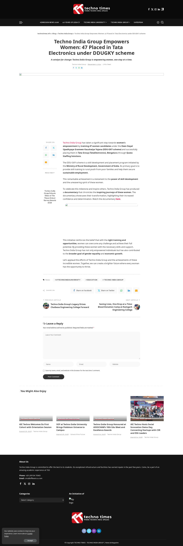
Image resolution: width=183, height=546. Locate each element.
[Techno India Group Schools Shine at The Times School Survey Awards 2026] (49, 182)
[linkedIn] (129, 290)
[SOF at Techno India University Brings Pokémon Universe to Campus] (73, 408)
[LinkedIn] (159, 9)
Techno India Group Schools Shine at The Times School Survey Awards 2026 (50, 197)
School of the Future (69, 418)
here (118, 199)
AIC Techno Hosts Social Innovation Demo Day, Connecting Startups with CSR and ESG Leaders (145, 428)
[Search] (162, 22)
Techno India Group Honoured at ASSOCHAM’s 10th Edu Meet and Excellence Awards (109, 427)
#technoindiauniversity (68, 280)
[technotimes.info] (91, 9)
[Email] (46, 162)
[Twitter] (152, 9)
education (92, 280)
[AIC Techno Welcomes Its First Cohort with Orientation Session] (36, 408)
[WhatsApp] (79, 67)
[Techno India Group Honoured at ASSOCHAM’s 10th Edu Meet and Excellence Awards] (110, 408)
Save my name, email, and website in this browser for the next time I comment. (72, 370)
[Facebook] (149, 9)
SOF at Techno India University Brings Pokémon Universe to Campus (71, 427)
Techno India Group (79, 64)
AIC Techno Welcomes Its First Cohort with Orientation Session (35, 426)
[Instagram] (155, 9)
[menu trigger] (22, 22)
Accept (30, 541)
